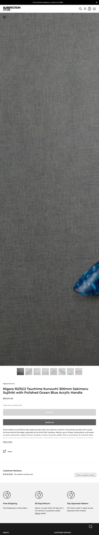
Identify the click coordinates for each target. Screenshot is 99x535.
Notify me (49, 422)
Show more (7, 442)
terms (37, 513)
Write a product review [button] (85, 475)
